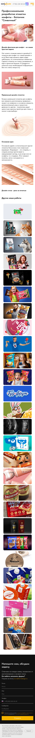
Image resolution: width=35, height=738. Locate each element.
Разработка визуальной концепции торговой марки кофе (15, 424)
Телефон (4, 698)
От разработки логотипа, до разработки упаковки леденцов (16, 325)
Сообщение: (5, 705)
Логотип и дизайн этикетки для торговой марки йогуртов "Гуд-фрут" (16, 391)
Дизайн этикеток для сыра (15, 554)
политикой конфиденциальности (22, 714)
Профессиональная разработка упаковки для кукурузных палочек (15, 408)
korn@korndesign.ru (20, 679)
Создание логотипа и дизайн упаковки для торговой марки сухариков (16, 309)
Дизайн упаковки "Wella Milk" (16, 505)
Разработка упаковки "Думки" (16, 538)
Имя (3, 691)
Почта (3, 683)
